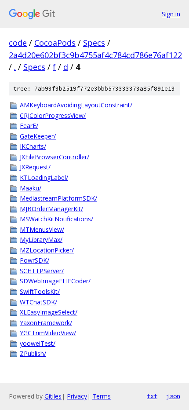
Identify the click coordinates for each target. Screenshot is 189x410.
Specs (94, 42)
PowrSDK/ (34, 260)
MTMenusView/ (42, 229)
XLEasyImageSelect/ (48, 312)
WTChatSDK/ (38, 302)
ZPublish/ (33, 353)
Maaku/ (30, 188)
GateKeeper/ (38, 136)
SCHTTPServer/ (42, 271)
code (18, 42)
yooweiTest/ (37, 343)
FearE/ (29, 125)
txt (152, 396)
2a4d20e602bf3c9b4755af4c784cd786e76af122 (95, 55)
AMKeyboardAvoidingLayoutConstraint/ (76, 105)
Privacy (77, 396)
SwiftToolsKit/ (40, 291)
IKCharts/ (33, 146)
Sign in (171, 14)
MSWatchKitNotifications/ (56, 219)
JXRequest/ (35, 167)
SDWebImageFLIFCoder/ (55, 281)
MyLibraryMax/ (41, 239)
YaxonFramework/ (46, 322)
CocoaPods (55, 42)
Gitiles (53, 396)
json (173, 396)
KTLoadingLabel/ (44, 177)
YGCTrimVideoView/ (48, 333)
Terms (101, 396)
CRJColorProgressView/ (53, 115)
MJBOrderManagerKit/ (51, 209)
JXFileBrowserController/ (54, 157)
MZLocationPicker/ (47, 250)
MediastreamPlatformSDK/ (58, 198)
